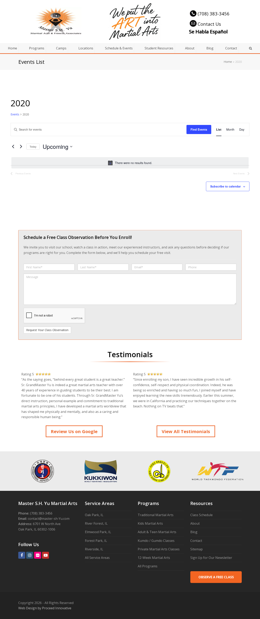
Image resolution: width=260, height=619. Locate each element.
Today (33, 146)
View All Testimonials (186, 431)
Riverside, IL (94, 549)
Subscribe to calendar (225, 186)
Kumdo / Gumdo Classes (156, 540)
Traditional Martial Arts (155, 515)
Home (228, 62)
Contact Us (209, 24)
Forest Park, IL (96, 540)
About (195, 523)
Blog (193, 532)
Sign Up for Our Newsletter (211, 557)
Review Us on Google (74, 431)
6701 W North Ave (47, 524)
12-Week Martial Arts (154, 557)
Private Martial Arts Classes (159, 549)
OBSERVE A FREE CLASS (216, 577)
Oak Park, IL (94, 515)
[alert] (130, 162)
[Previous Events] (13, 146)
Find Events (199, 129)
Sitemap (196, 549)
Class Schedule (201, 515)
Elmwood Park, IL (98, 532)
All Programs (147, 566)
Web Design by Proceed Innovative (44, 608)
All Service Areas (97, 557)
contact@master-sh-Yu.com (48, 518)
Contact (196, 540)
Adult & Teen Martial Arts (157, 532)
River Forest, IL (96, 523)
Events (15, 114)
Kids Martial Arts (150, 523)
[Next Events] (20, 146)
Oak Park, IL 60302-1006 (36, 529)
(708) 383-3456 (214, 14)
